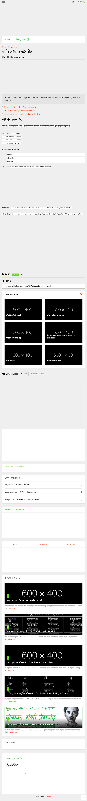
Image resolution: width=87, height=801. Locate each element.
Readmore (11, 608)
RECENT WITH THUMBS (15, 510)
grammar (14, 47)
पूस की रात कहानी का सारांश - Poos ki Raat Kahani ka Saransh (35, 724)
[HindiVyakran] (22, 40)
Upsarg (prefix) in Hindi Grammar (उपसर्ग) (20, 107)
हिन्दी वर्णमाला (10, 360)
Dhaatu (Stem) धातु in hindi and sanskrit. (19, 111)
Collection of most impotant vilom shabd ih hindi (23, 114)
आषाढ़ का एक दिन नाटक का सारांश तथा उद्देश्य (25, 600)
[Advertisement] (43, 20)
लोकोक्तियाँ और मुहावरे (13, 315)
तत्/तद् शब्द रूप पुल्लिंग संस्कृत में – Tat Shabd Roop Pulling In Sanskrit (38, 693)
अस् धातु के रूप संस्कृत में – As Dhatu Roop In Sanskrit (31, 631)
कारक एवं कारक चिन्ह (54, 360)
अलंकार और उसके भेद (13, 338)
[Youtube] (3, 2)
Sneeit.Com (47, 797)
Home (4, 47)
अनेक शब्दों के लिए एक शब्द (55, 315)
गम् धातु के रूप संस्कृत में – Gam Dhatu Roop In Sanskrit (32, 662)
